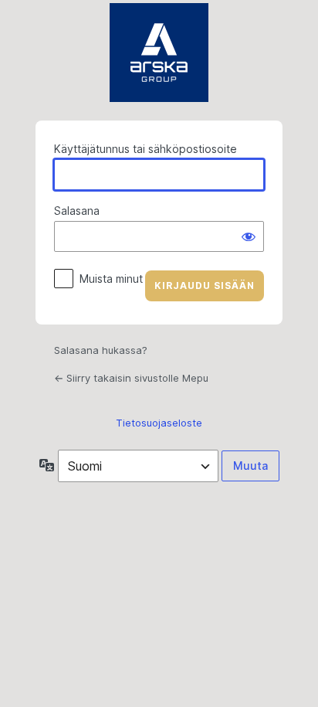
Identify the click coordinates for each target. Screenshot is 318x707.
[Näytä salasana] (248, 236)
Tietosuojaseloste (159, 422)
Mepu (159, 52)
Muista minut (111, 278)
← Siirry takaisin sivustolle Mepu (131, 378)
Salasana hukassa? (100, 350)
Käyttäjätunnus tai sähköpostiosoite (145, 148)
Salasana (77, 210)
